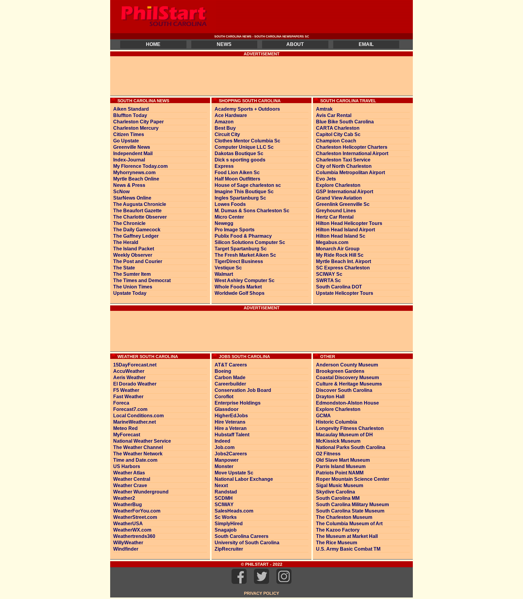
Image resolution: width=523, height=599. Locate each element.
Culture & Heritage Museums (349, 383)
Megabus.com (332, 242)
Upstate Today (129, 293)
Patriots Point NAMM (339, 472)
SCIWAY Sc (329, 274)
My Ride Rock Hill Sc (339, 255)
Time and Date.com (135, 460)
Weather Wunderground (141, 491)
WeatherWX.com (132, 529)
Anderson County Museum (347, 364)
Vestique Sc (228, 267)
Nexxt (221, 485)
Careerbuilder (230, 383)
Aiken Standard (131, 109)
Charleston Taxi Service (343, 159)
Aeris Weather (129, 377)
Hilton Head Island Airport (345, 229)
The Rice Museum (336, 542)
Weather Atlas (129, 472)
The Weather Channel (138, 447)
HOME (153, 44)
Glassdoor (226, 409)
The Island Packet (133, 248)
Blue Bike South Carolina (345, 121)
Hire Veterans (230, 422)
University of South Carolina (247, 542)
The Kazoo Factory (338, 529)
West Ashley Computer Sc (245, 280)
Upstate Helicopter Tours (344, 293)
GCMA (323, 415)
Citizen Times (128, 134)
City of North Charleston (344, 166)
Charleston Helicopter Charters (351, 147)
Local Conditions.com (138, 415)
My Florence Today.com (140, 166)
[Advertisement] (261, 76)
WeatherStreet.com (135, 517)
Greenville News (131, 147)
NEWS (224, 44)
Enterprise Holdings (238, 402)
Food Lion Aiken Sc (237, 172)
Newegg (224, 223)
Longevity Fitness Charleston (350, 428)
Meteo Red (125, 428)
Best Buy (225, 128)
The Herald (125, 242)
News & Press (129, 185)
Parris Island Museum (341, 466)
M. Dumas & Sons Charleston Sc (252, 210)
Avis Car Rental (333, 115)
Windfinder (125, 549)
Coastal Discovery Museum (347, 377)
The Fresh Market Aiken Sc (245, 255)
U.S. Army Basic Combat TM (348, 549)
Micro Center (229, 217)
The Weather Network (138, 453)
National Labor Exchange (244, 479)
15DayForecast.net (134, 364)
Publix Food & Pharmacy (243, 236)
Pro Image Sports (235, 229)
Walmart (224, 274)
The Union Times (132, 286)
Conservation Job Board (243, 390)
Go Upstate (126, 140)
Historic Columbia (336, 422)
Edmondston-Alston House (347, 402)
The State (124, 267)
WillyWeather (128, 542)
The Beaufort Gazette (137, 210)
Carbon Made (230, 377)
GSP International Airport (344, 191)
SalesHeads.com (234, 510)
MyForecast (126, 434)
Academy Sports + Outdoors (247, 109)
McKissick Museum (338, 441)
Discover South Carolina (344, 390)
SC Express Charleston (343, 267)
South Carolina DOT (339, 286)
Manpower (226, 460)
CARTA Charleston (338, 128)
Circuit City (227, 134)
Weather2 (124, 498)
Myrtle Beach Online (136, 178)
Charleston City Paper (138, 121)
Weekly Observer (132, 255)
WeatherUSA (128, 523)
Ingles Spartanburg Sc (240, 197)
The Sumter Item (132, 274)
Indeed (222, 441)
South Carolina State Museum (350, 510)
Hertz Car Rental (335, 217)
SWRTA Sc (328, 280)
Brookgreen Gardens (340, 371)
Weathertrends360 (134, 536)
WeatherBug (127, 504)
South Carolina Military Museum (352, 504)
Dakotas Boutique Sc (239, 153)
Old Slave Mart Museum (343, 460)
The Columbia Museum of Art (349, 523)
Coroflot (224, 396)
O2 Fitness (328, 453)
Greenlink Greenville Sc (343, 204)
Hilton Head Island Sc (340, 236)
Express (224, 166)
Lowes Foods (230, 204)
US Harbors (126, 466)
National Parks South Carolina (350, 447)
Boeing (223, 371)
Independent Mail (133, 153)
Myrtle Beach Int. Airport (343, 261)
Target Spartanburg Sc (241, 248)
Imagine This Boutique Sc (244, 191)
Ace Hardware (231, 115)
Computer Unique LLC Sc (244, 147)
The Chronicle (129, 223)
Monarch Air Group (338, 248)
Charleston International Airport (352, 153)
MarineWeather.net (134, 422)
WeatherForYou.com (136, 510)
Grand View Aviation (339, 197)
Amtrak (324, 109)
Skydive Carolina (335, 491)
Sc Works (226, 517)
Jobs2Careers (231, 453)
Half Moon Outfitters (237, 178)
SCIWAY (224, 504)
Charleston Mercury (136, 128)
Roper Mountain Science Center (352, 479)
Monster (224, 466)
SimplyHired (229, 523)
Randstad (226, 491)
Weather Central (131, 479)
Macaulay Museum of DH (344, 434)
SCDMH (224, 498)
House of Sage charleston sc (248, 185)
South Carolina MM (338, 498)
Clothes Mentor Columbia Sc (247, 140)
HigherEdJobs (231, 415)
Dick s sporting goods (240, 159)
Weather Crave (130, 485)
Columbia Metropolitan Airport (350, 172)
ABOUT (295, 44)
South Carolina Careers (241, 536)
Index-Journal (129, 159)
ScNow (121, 191)
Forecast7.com (130, 409)
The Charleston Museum (344, 517)
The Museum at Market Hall (347, 536)
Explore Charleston (338, 185)
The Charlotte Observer (140, 217)
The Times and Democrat (142, 280)
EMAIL (366, 44)
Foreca (121, 402)
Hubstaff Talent (232, 434)
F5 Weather (126, 390)
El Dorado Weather (134, 383)
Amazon (224, 121)
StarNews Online (132, 197)
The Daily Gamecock (136, 229)
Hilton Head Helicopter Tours (349, 223)
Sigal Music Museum (339, 485)
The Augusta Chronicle (139, 204)
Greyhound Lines (336, 210)
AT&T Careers (231, 364)
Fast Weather (128, 396)
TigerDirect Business (239, 261)
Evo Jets (326, 178)
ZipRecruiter (229, 549)
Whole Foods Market (238, 286)
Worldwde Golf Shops (240, 293)
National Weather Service (142, 441)
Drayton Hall (330, 396)
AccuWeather (128, 371)
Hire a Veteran (231, 428)
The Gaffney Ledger (136, 236)
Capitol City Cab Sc (338, 134)
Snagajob (226, 529)
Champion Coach (336, 140)
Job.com (225, 447)
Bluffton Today (130, 115)
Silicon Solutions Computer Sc (250, 242)
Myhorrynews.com (134, 172)
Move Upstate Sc (234, 472)
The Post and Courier (137, 261)
